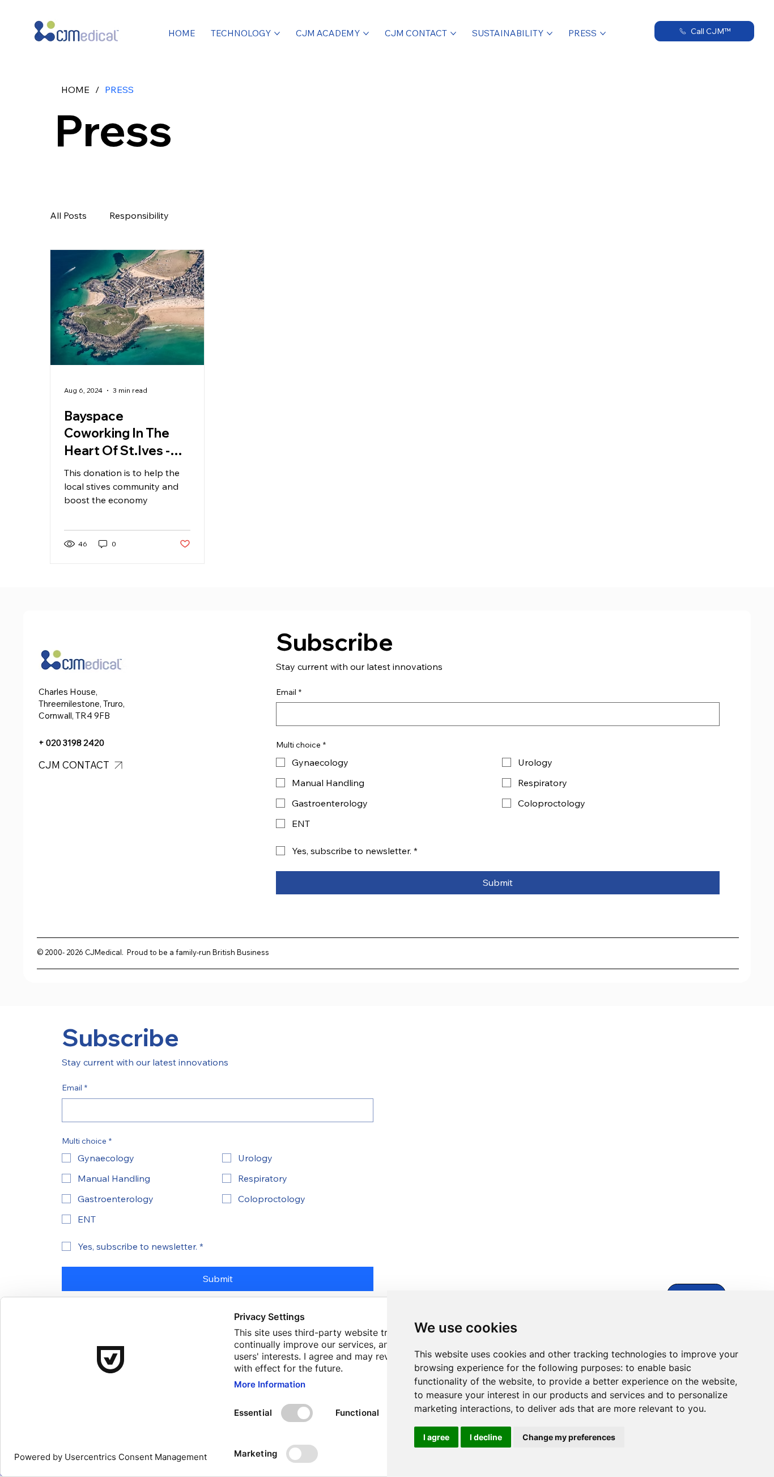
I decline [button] (486, 1437)
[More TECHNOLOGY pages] (277, 33)
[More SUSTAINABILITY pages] (549, 33)
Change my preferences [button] (568, 1437)
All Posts (68, 215)
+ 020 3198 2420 (71, 742)
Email (288, 692)
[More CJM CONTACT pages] (453, 33)
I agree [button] (436, 1437)
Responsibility (139, 215)
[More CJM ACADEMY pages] (366, 33)
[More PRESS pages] (603, 33)
